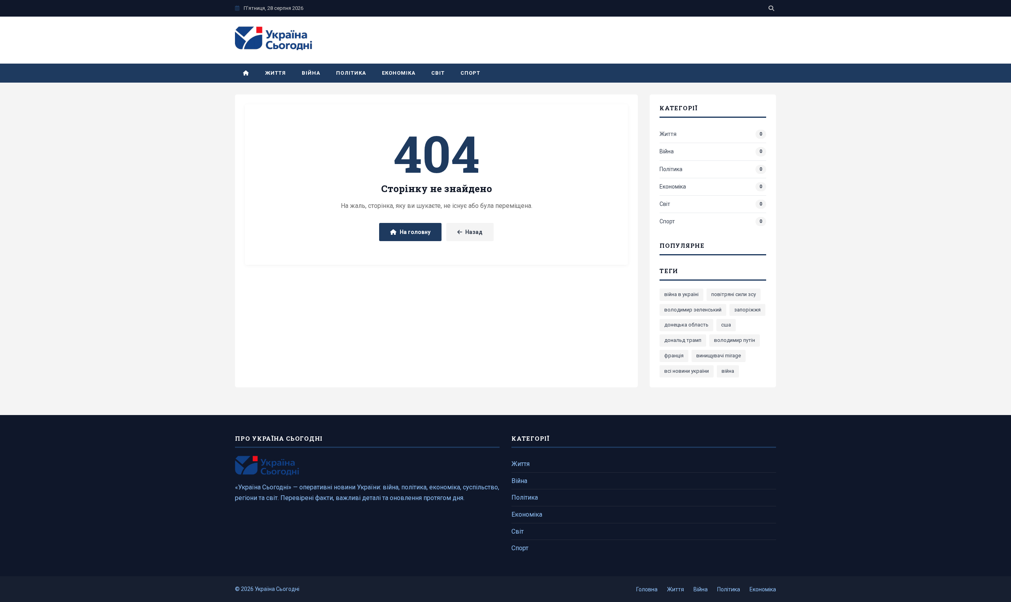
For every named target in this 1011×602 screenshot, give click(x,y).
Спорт (470, 73)
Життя (275, 73)
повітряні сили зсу (733, 294)
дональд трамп (682, 340)
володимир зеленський (693, 310)
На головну (415, 232)
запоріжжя (747, 310)
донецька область (686, 325)
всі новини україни (686, 371)
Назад (474, 232)
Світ (438, 73)
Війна (311, 73)
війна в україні (681, 294)
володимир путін (734, 340)
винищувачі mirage (718, 356)
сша (726, 325)
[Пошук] (771, 8)
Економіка (398, 73)
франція (674, 356)
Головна (647, 589)
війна (728, 371)
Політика (351, 73)
